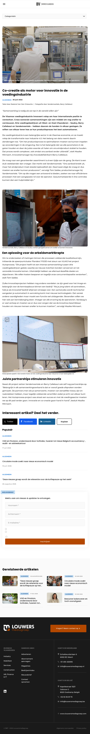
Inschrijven (45, 541)
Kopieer (64, 422)
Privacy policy (81, 728)
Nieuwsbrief (26, 675)
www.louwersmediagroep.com (73, 714)
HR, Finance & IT (9, 675)
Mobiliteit (8, 661)
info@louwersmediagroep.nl (72, 666)
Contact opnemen (25, 680)
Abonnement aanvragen (27, 660)
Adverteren (26, 654)
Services (7, 665)
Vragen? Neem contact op (67, 628)
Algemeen (6, 100)
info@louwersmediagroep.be (72, 701)
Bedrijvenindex (27, 670)
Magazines (25, 666)
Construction (9, 670)
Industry (7, 656)
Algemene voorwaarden (65, 728)
